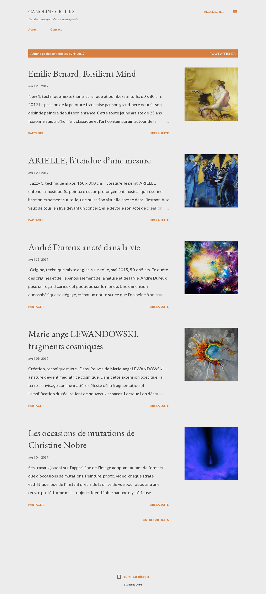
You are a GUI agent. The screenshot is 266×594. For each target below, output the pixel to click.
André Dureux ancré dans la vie (84, 247)
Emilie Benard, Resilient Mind (82, 73)
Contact (56, 29)
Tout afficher (223, 53)
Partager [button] (36, 133)
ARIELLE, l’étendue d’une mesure (89, 160)
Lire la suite (159, 133)
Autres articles (156, 520)
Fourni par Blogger (135, 577)
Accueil (33, 29)
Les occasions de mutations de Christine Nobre (81, 439)
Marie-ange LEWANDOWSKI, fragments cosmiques (83, 340)
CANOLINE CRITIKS (51, 11)
